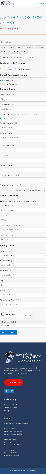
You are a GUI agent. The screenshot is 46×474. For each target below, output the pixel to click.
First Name (5, 95)
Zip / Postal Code (8, 300)
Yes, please (8, 69)
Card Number (7, 205)
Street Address (12, 165)
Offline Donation (9, 84)
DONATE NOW (13, 382)
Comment (5, 133)
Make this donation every (13, 57)
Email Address (7, 123)
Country (9, 155)
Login (43, 190)
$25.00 (4, 47)
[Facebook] (6, 391)
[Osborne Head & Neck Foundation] (7, 3)
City (2, 280)
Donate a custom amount (13, 52)
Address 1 (5, 261)
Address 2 (5, 271)
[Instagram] (11, 391)
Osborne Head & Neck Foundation (25, 470)
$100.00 (21, 47)
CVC (2, 215)
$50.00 (12, 47)
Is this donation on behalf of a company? (19, 114)
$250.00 (30, 47)
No (4, 118)
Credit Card (7, 81)
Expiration (5, 235)
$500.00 (39, 47)
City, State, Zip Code (14, 175)
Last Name (5, 105)
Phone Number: (13, 145)
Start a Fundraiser (10, 407)
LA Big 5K (8, 411)
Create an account (10, 185)
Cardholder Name (9, 225)
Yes (11, 118)
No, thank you (24, 69)
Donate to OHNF (10, 404)
